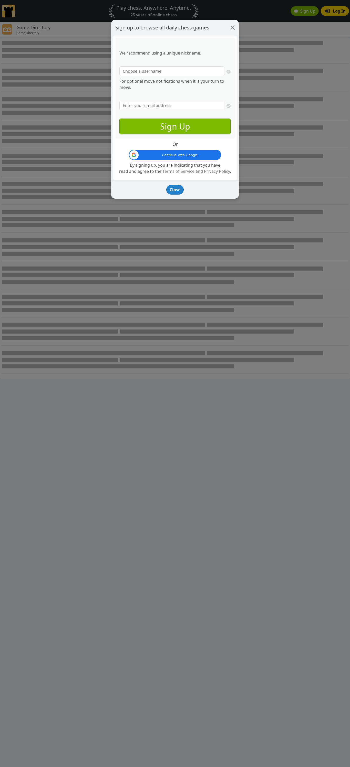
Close (175, 190)
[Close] (233, 28)
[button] (175, 155)
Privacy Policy (217, 171)
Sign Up (175, 126)
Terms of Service (178, 171)
